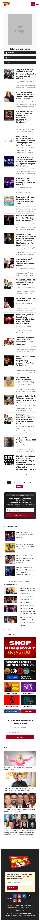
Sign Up (12, 888)
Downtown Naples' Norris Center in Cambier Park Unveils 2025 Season (25, 262)
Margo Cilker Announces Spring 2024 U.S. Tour (26, 440)
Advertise (10, 905)
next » (19, 487)
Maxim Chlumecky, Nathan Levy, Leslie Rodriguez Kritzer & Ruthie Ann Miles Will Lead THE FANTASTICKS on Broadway (20, 832)
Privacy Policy (29, 916)
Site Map (29, 908)
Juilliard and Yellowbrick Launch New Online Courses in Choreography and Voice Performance (25, 140)
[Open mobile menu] (37, 4)
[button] (33, 4)
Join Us (30, 905)
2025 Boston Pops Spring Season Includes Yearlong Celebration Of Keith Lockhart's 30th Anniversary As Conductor (26, 239)
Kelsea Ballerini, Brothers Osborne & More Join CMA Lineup (25, 379)
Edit (9, 57)
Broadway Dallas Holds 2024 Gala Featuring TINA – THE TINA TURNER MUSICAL (26, 399)
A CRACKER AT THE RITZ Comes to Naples (25, 299)
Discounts (28, 711)
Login (27, 4)
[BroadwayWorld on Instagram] (19, 896)
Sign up (20, 737)
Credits (11, 53)
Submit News (12, 908)
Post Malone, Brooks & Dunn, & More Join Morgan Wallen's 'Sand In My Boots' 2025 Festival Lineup (26, 319)
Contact (24, 905)
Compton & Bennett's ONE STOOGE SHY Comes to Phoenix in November (25, 340)
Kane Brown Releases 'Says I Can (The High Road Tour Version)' (25, 218)
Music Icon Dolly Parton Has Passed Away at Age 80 (18, 768)
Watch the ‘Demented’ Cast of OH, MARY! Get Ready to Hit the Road (27, 590)
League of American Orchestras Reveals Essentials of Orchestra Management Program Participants (26, 161)
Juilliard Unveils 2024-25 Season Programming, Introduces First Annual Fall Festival (26, 360)
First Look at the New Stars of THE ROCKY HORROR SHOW (26, 599)
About (17, 905)
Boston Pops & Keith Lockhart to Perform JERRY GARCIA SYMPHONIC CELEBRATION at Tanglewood (24, 116)
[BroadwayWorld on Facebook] (15, 896)
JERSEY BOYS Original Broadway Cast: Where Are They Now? (19, 810)
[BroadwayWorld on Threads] (15, 900)
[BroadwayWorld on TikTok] (29, 896)
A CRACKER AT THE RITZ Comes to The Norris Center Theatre (25, 282)
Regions (21, 908)
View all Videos (9, 630)
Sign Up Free (20, 515)
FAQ (9, 62)
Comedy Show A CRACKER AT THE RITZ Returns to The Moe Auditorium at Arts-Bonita (25, 419)
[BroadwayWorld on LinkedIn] (24, 896)
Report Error (20, 910)
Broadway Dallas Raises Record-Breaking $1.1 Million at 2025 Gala (25, 181)
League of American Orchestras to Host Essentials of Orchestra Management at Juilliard (26, 73)
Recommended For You (12, 526)
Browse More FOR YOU (18, 582)
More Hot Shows (11, 711)
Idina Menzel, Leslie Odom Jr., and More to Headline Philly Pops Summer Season (25, 95)
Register (21, 4)
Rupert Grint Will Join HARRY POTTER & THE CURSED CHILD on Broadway (19, 789)
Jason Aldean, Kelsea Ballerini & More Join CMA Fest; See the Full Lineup (25, 200)
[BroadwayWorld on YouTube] (19, 900)
